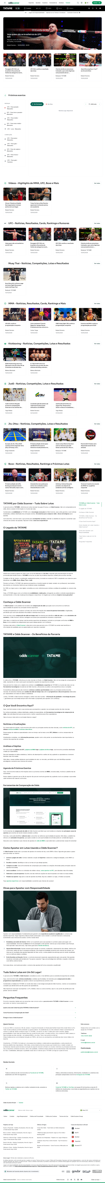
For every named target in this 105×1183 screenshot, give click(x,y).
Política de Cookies (51, 1116)
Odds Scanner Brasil (9, 1102)
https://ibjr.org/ (63, 1166)
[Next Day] (99, 104)
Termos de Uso (63, 1116)
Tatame (68, 3)
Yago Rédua (8, 410)
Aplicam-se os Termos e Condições (55, 12)
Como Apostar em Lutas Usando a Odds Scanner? (89, 526)
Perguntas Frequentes (85, 541)
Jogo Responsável (22, 1116)
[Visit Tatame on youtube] (100, 8)
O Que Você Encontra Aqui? (87, 521)
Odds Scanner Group (77, 1116)
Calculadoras (53, 3)
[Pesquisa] (77, 2)
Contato (12, 1116)
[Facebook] (71, 1179)
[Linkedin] (78, 1179)
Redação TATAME (61, 76)
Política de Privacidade (36, 1116)
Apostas (38, 3)
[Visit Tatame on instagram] (93, 8)
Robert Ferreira (9, 76)
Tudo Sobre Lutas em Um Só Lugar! (87, 537)
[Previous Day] (85, 104)
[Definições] (81, 2)
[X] (74, 1179)
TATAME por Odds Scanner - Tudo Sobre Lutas (89, 504)
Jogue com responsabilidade (36, 12)
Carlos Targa (34, 330)
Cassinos (45, 3)
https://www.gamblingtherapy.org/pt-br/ (26, 1166)
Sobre (5, 1116)
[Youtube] (81, 1179)
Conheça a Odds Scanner (86, 512)
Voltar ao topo (95, 1179)
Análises (61, 3)
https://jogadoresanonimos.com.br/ (47, 1166)
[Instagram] (68, 1179)
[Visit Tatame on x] (96, 8)
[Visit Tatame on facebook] (89, 8)
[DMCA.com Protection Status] (97, 1171)
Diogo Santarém (10, 450)
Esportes (31, 3)
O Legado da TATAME (85, 508)
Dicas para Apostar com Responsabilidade (86, 531)
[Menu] (4, 2)
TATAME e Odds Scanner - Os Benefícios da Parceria (88, 517)
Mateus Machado (10, 370)
